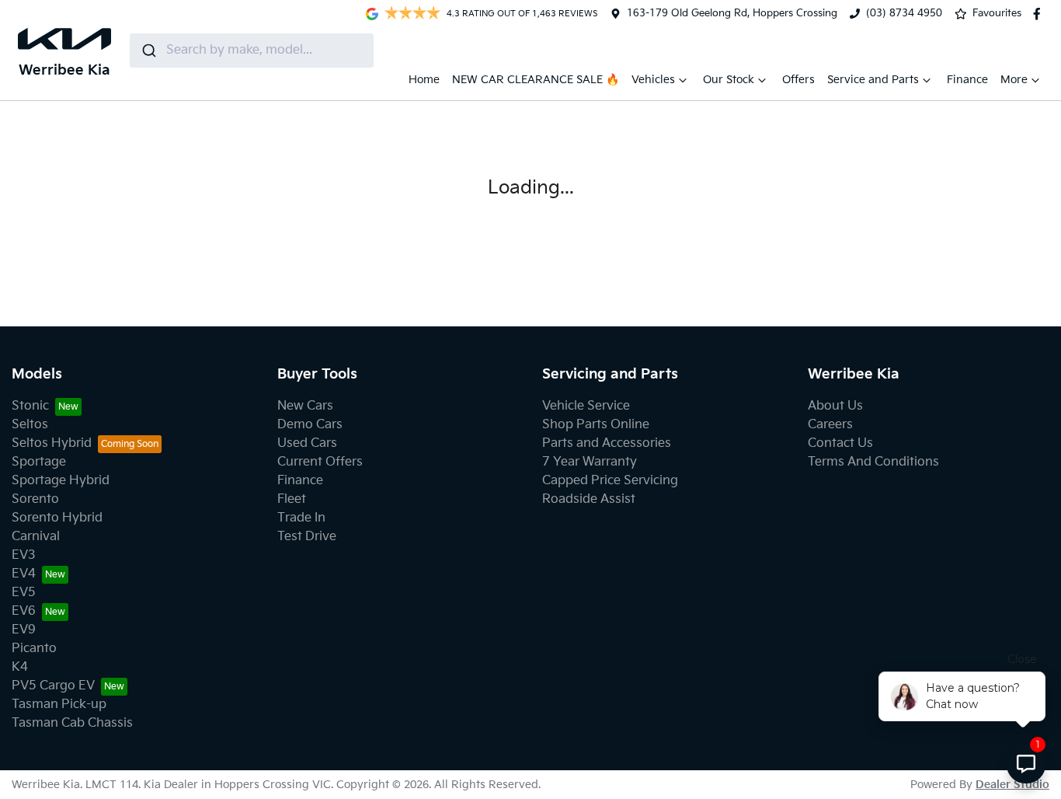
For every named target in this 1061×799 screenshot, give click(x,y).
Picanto (34, 648)
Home (424, 79)
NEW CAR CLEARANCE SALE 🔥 (535, 79)
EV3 (24, 555)
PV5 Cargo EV (53, 686)
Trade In (301, 518)
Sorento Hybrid (57, 518)
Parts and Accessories (606, 443)
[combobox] (252, 50)
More (1014, 79)
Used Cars (307, 443)
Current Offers (320, 462)
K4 (20, 667)
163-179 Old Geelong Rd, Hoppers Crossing (732, 13)
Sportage (39, 462)
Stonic (30, 406)
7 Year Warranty (589, 462)
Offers (798, 79)
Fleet (291, 499)
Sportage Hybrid (61, 480)
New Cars (305, 406)
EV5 (24, 592)
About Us (835, 406)
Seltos (30, 424)
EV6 (24, 611)
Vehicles (653, 79)
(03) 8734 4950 (904, 13)
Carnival (36, 536)
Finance (967, 79)
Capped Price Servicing (610, 480)
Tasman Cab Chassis (72, 723)
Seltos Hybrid (52, 443)
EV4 (24, 574)
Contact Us (840, 443)
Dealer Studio (1012, 784)
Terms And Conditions (873, 462)
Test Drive (306, 536)
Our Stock (728, 79)
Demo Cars (310, 424)
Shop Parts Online (595, 424)
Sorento (35, 499)
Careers (830, 424)
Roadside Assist (588, 499)
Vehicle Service (586, 406)
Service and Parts (873, 79)
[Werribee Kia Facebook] (1040, 14)
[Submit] (148, 50)
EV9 (24, 630)
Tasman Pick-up (59, 704)
